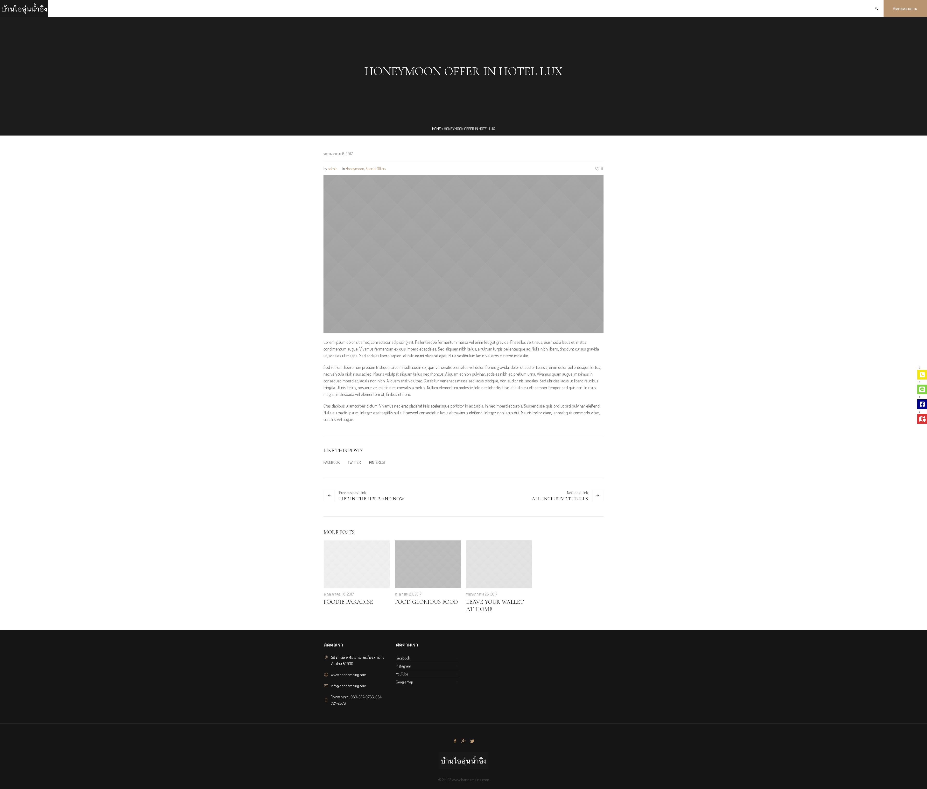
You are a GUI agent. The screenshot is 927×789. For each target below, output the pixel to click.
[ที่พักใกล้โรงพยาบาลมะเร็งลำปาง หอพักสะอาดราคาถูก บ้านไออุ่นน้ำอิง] (463, 760)
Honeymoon (355, 168)
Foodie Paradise (348, 601)
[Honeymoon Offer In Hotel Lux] (463, 253)
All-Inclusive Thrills (560, 499)
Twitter (354, 462)
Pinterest (377, 462)
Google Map (404, 682)
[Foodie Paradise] (357, 564)
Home (436, 128)
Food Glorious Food (426, 601)
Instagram (403, 666)
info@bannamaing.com (348, 685)
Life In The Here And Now (372, 499)
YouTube (402, 674)
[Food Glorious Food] (428, 564)
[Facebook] (454, 741)
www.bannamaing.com (348, 674)
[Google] (463, 741)
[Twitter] (472, 741)
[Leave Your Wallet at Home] (499, 564)
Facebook (331, 462)
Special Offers (375, 168)
